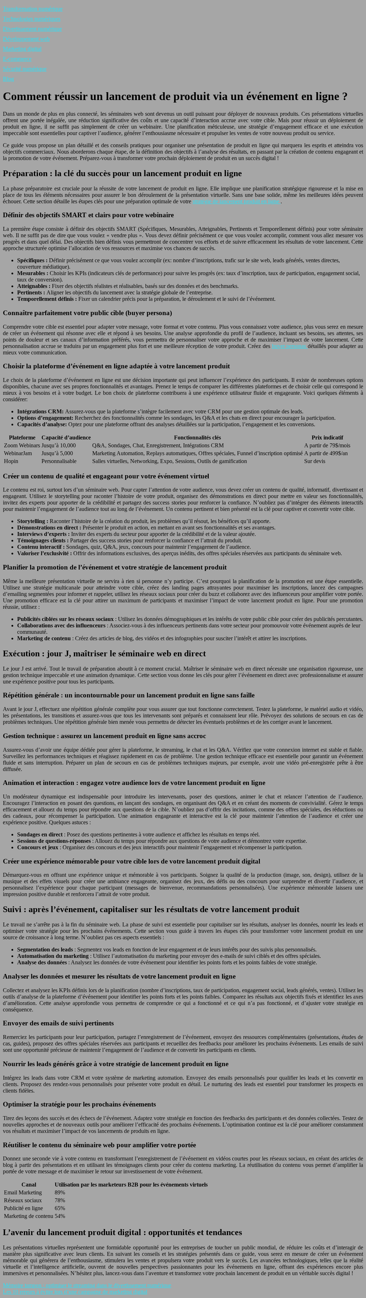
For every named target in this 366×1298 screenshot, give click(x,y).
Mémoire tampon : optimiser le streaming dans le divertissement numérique (87, 1285)
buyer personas (290, 346)
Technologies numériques (31, 19)
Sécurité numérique (24, 69)
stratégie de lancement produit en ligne (237, 201)
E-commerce (17, 59)
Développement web (26, 39)
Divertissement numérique (32, 29)
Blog (8, 79)
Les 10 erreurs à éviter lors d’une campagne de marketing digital (75, 1292)
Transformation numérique (33, 9)
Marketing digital (22, 49)
